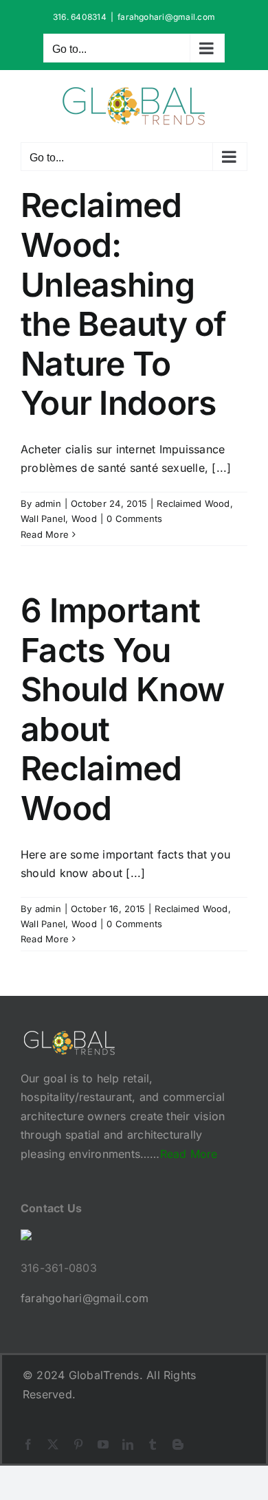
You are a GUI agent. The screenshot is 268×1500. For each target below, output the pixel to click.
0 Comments (134, 518)
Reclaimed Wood (193, 503)
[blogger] (177, 1444)
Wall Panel (43, 518)
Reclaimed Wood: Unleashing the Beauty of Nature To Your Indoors (124, 304)
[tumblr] (152, 1444)
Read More (45, 534)
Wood (84, 518)
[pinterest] (78, 1444)
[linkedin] (127, 1444)
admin (48, 503)
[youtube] (103, 1444)
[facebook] (28, 1444)
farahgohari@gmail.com (166, 17)
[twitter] (52, 1444)
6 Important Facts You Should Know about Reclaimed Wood (122, 709)
